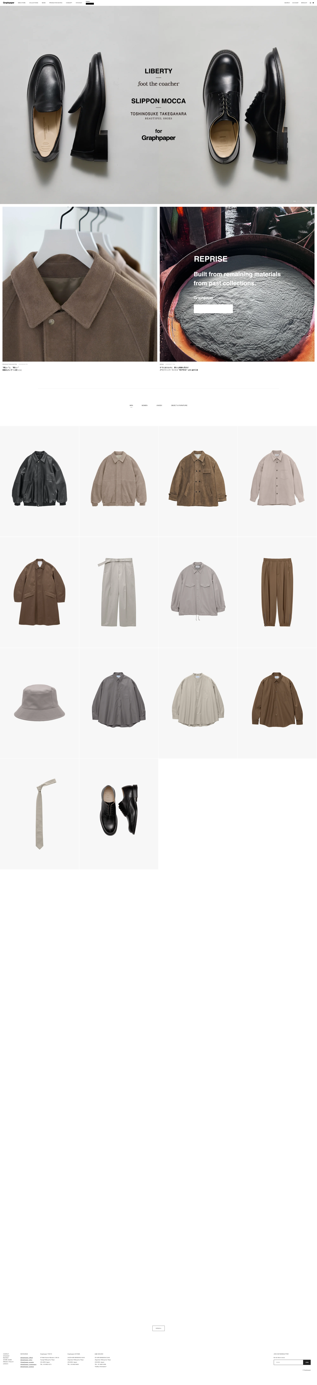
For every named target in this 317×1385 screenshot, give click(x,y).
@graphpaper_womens (27, 1366)
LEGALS (5, 1363)
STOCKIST (6, 1356)
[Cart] (313, 3)
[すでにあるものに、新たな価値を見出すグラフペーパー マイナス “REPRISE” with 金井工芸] (237, 284)
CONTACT (6, 1354)
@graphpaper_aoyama (27, 1362)
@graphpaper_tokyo (26, 1359)
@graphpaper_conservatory (28, 1364)
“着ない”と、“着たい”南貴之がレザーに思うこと (12, 369)
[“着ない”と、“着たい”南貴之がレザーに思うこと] (79, 284)
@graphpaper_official (26, 1357)
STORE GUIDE (7, 1359)
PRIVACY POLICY (8, 1361)
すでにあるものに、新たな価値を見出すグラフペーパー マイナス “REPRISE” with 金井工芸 (179, 369)
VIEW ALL (158, 1328)
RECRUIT (6, 1357)
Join (306, 1362)
